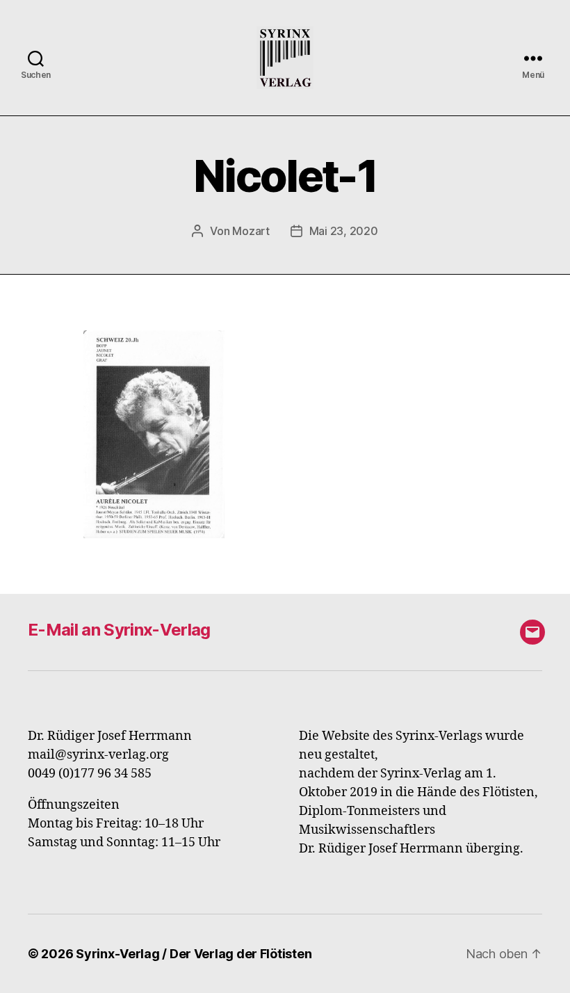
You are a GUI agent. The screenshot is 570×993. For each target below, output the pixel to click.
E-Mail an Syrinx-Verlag (119, 630)
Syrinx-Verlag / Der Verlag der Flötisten (193, 953)
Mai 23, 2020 (343, 231)
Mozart (250, 231)
